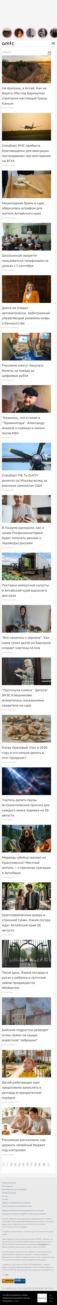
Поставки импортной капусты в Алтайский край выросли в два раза (25, 590)
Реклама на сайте (9, 1193)
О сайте (5, 1199)
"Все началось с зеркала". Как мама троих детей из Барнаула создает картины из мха (26, 643)
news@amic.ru (44, 1244)
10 (44, 1164)
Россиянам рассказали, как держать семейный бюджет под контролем (24, 1145)
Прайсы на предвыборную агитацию (16, 1203)
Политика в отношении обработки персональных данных (24, 1214)
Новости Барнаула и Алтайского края (17, 1206)
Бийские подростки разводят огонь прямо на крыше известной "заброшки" (25, 1035)
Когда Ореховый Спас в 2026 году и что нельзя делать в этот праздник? (24, 752)
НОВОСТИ (7, 52)
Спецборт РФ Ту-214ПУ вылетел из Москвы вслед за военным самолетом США (24, 480)
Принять (42, 1298)
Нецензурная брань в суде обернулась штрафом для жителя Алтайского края (23, 208)
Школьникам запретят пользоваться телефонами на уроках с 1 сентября (25, 260)
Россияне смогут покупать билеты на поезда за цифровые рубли (23, 370)
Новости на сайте (9, 1183)
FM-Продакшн (7, 1186)
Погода (5, 1196)
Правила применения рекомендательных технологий (23, 1210)
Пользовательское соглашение (14, 1189)
